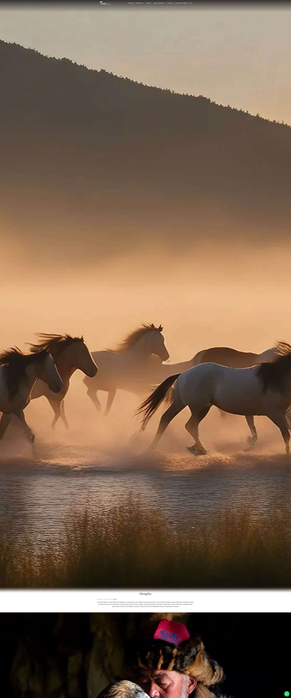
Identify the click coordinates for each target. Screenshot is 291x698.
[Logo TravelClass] (105, 3)
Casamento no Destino (181, 3)
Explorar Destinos (159, 3)
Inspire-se (170, 3)
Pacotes (148, 3)
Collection (131, 3)
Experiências (139, 3)
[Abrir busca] (191, 3)
